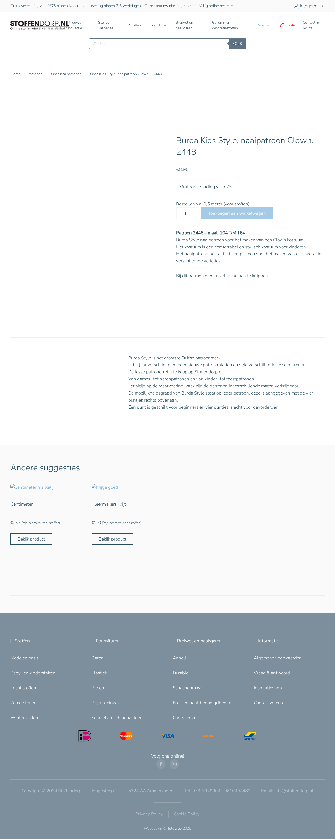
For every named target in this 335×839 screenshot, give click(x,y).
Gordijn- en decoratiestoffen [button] (225, 25)
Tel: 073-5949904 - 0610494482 (217, 791)
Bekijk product (31, 539)
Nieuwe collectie (75, 25)
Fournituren (108, 641)
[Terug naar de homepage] (39, 25)
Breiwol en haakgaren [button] (184, 25)
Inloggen (308, 6)
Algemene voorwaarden (278, 658)
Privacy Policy (149, 814)
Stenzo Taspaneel (106, 25)
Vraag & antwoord (272, 673)
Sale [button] (291, 25)
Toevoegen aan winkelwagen (237, 213)
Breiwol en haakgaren (199, 641)
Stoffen (22, 641)
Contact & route (269, 703)
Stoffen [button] (135, 25)
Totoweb (174, 828)
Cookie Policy (187, 814)
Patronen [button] (263, 25)
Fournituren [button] (158, 25)
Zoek (237, 44)
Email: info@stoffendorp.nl (287, 791)
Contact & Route (311, 25)
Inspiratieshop (268, 688)
